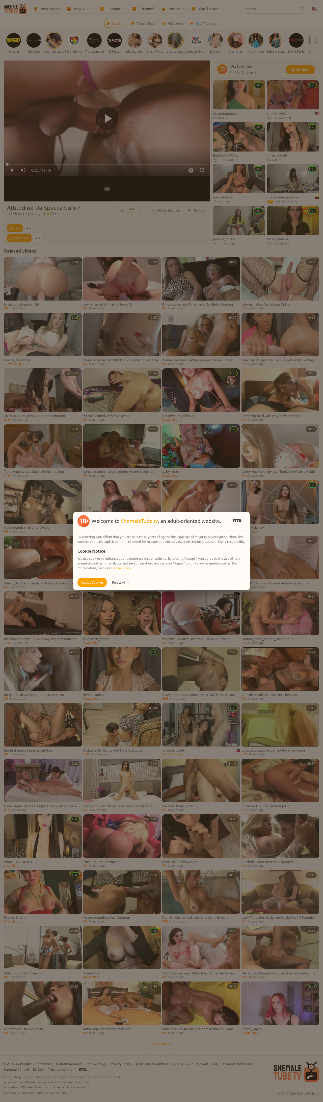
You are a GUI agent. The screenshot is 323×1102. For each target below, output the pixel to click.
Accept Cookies (92, 582)
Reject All (118, 582)
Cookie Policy (121, 568)
